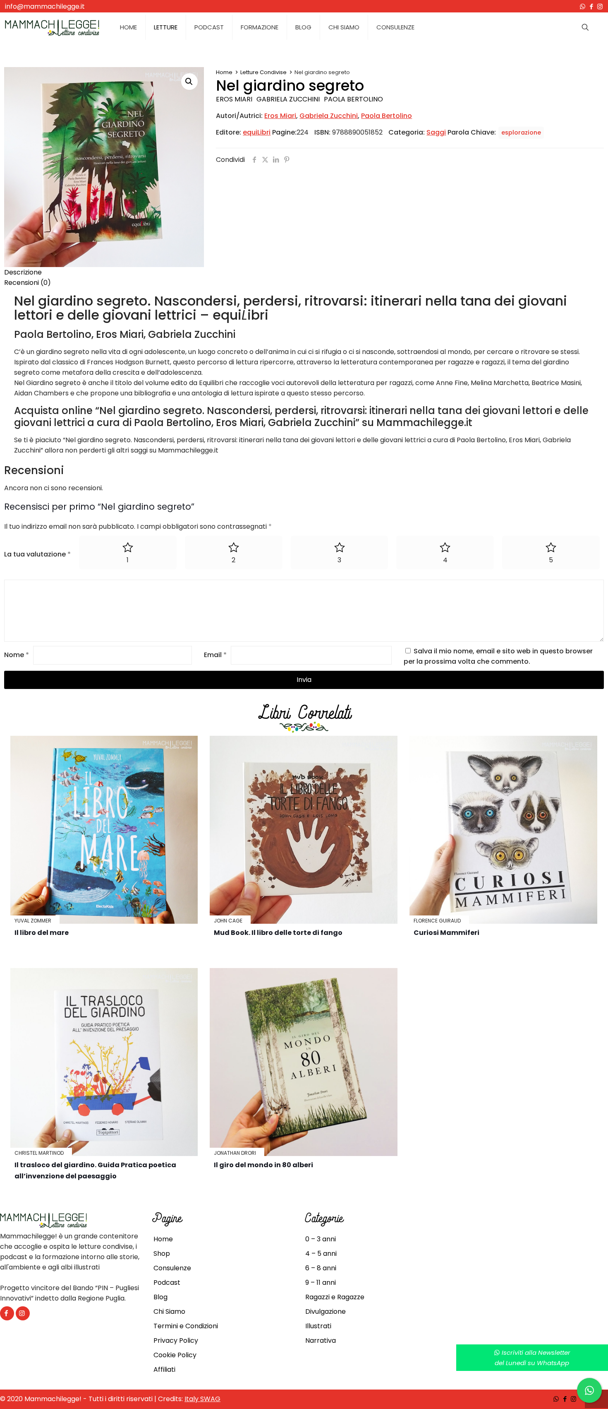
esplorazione (521, 132)
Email (215, 655)
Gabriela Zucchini (288, 99)
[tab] (304, 272)
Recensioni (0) (27, 282)
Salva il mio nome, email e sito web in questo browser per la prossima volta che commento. (498, 656)
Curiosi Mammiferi (446, 932)
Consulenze (172, 1268)
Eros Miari (234, 99)
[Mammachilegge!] (52, 27)
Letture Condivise (263, 72)
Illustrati (318, 1326)
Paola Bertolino (353, 99)
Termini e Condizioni (185, 1326)
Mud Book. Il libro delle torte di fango (278, 932)
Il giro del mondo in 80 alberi (263, 1165)
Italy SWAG (202, 1399)
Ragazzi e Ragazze (334, 1297)
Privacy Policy (175, 1340)
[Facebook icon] (591, 6)
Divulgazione (325, 1311)
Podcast (166, 1282)
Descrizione (23, 272)
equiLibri (256, 132)
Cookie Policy (174, 1355)
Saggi (436, 132)
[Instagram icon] (600, 6)
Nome (16, 655)
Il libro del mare (41, 932)
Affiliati (164, 1369)
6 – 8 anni (320, 1268)
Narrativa (320, 1340)
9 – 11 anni (320, 1282)
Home (224, 72)
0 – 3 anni (320, 1239)
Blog (160, 1297)
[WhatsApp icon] (582, 6)
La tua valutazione (37, 554)
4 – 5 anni (321, 1253)
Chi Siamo (169, 1311)
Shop (161, 1253)
